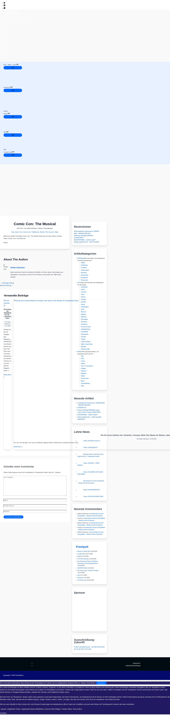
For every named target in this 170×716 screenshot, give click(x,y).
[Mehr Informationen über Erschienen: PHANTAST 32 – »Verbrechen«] (8, 305)
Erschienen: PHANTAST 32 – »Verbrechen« (7, 313)
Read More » (18, 447)
